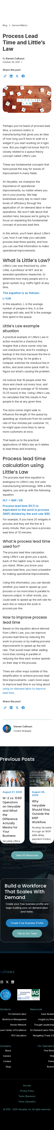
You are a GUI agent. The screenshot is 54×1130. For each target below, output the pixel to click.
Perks (51, 1061)
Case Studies (47, 1014)
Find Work (49, 1050)
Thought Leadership (44, 1024)
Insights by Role (46, 1019)
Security (27, 1085)
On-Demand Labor (17, 1014)
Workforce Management (14, 1019)
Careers (7, 1056)
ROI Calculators (18, 1035)
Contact (7, 1061)
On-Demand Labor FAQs (42, 1030)
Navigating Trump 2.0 (43, 1035)
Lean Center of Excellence (13, 1030)
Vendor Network (18, 1024)
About (8, 1050)
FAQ (52, 1056)
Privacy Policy (27, 1091)
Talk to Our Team (27, 933)
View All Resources (27, 855)
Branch (50, 1066)
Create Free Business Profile (27, 923)
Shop (8, 1066)
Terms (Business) (27, 1096)
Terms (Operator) (27, 1101)
